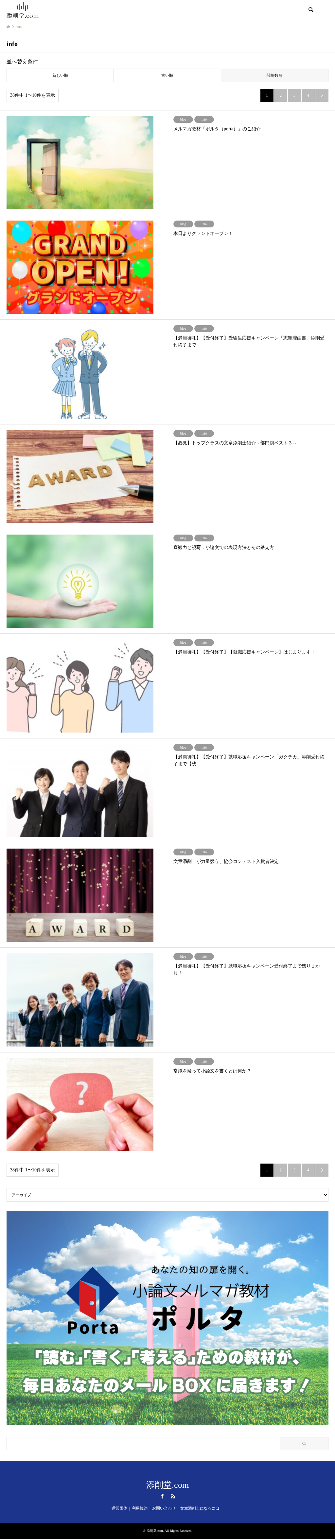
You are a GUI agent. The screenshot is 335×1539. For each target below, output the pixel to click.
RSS (173, 1496)
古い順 (167, 75)
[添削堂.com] (23, 10)
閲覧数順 (274, 75)
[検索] (310, 10)
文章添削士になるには (200, 1508)
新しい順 (60, 75)
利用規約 (140, 1508)
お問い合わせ (164, 1508)
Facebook (162, 1496)
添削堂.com (167, 1485)
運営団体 (119, 1508)
